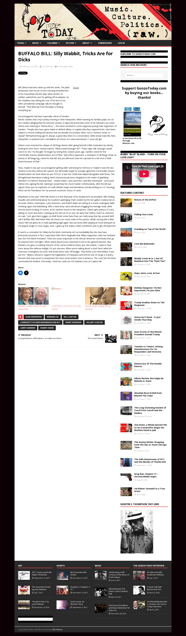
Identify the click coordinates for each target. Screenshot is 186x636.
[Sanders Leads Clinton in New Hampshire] (33, 296)
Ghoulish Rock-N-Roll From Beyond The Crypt (148, 394)
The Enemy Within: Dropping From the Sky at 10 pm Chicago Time (150, 445)
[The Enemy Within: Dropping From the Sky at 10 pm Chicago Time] (126, 447)
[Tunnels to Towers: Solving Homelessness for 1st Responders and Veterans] (126, 352)
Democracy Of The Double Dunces (148, 365)
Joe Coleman (47, 66)
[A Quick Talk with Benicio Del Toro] (139, 593)
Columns (52, 43)
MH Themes (57, 629)
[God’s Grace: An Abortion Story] (62, 607)
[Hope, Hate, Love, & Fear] (126, 279)
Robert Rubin (47, 328)
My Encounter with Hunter (78, 573)
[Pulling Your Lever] (126, 220)
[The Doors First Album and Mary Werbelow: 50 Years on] (101, 611)
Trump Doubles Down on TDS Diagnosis (149, 303)
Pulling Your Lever (143, 214)
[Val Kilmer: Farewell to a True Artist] (126, 494)
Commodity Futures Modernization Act (40, 322)
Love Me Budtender (144, 243)
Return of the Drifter (145, 199)
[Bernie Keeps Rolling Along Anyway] (100, 296)
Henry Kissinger (73, 322)
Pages (20, 43)
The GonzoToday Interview (148, 565)
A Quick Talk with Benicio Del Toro (154, 588)
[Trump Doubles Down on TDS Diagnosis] (126, 308)
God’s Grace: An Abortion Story (77, 602)
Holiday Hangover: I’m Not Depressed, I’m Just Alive (147, 289)
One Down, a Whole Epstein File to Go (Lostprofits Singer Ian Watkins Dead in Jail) (150, 427)
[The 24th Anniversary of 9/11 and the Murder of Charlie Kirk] (126, 465)
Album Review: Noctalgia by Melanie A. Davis (148, 379)
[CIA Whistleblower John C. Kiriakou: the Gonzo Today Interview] (139, 607)
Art (20, 565)
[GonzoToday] (93, 38)
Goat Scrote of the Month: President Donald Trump (148, 333)
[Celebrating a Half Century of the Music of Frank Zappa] (101, 578)
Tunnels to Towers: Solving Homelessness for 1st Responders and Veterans (148, 349)
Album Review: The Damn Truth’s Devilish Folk (118, 591)
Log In (121, 43)
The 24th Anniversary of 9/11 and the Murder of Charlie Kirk (150, 460)
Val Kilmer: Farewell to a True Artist (149, 490)
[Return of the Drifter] (126, 205)
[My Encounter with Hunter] (62, 578)
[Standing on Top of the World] (126, 235)
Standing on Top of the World (149, 229)
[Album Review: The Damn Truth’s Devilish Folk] (101, 594)
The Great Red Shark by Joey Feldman (41, 588)
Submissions (105, 43)
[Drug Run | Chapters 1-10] (62, 593)
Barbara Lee (53, 317)
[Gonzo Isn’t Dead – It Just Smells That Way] (126, 323)
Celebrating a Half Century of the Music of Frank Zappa (119, 574)
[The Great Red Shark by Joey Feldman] (24, 593)
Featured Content (132, 192)
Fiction (70, 43)
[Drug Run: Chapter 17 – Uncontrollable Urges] (126, 479)
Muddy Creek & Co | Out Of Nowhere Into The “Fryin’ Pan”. (150, 259)
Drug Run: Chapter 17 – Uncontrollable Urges (146, 475)
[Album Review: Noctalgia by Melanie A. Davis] (126, 384)
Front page (62, 66)
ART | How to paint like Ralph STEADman (42, 573)
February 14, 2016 (30, 66)
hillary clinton (94, 322)
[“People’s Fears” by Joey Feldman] (24, 607)
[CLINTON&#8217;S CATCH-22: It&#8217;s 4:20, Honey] (67, 296)
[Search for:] (144, 75)
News (70, 66)
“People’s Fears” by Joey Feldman (40, 602)
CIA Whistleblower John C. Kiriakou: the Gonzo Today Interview (157, 604)
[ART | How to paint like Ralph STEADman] (24, 578)
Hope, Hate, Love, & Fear (147, 273)
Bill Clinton (70, 317)
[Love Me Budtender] (126, 249)
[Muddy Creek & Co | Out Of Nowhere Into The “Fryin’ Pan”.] (126, 264)
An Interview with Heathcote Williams (155, 573)
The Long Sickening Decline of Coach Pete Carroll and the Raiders (150, 410)
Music (35, 43)
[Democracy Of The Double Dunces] (126, 369)
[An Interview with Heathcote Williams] (139, 578)
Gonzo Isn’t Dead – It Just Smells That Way (147, 318)
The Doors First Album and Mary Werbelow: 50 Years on (119, 608)
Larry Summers (27, 328)
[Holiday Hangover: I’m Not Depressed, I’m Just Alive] (126, 293)
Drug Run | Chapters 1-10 (80, 588)
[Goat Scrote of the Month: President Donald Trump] (126, 337)
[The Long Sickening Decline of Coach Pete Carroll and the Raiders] (126, 413)
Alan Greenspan (34, 317)
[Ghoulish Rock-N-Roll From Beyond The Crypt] (126, 398)
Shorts (61, 565)
